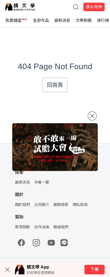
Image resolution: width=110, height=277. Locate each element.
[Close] (92, 115)
